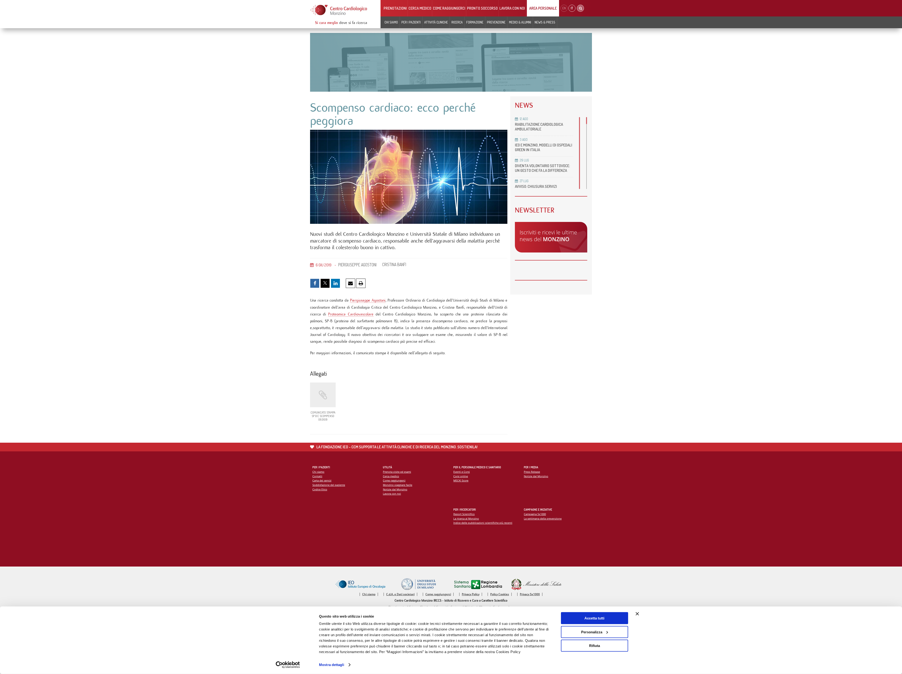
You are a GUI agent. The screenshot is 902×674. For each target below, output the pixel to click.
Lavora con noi (512, 8)
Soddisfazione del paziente (328, 485)
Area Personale (543, 8)
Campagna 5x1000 (535, 514)
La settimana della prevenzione (543, 518)
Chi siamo (318, 471)
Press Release (532, 471)
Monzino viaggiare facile (397, 485)
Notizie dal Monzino (395, 489)
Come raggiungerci (449, 8)
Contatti (317, 476)
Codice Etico (319, 489)
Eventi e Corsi (461, 471)
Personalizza (591, 632)
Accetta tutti (594, 618)
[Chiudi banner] (637, 613)
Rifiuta (594, 646)
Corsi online (460, 476)
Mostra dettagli (331, 665)
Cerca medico (419, 8)
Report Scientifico (464, 514)
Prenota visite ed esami (397, 471)
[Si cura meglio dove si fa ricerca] (339, 10)
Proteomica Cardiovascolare (350, 314)
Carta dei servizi (321, 480)
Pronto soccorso (482, 8)
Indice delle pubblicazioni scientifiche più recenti (482, 522)
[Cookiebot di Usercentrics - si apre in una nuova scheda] (287, 664)
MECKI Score (460, 480)
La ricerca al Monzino (466, 518)
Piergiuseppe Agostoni (367, 300)
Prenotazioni (395, 8)
